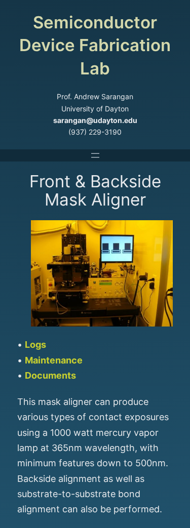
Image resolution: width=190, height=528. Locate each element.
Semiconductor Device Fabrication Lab (95, 45)
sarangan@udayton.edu (95, 120)
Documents (50, 375)
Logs (35, 344)
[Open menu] (95, 155)
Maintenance (54, 360)
